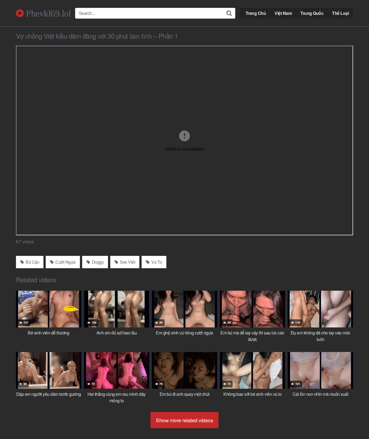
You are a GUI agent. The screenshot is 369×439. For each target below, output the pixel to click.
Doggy (97, 262)
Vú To (156, 262)
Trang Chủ (256, 13)
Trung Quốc (311, 13)
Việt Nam (283, 13)
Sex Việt (127, 262)
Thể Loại (340, 13)
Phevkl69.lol (47, 13)
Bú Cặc (32, 262)
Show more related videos (184, 420)
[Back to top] (354, 421)
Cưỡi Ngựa (65, 262)
